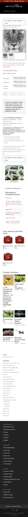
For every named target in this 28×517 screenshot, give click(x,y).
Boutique (9, 25)
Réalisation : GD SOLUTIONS (13, 506)
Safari (23, 65)
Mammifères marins (7, 397)
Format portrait (7, 463)
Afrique (4, 27)
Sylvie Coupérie (11, 73)
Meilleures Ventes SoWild (9, 367)
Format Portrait (6, 383)
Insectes (5, 395)
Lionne (19, 65)
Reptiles (5, 415)
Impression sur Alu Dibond (9, 119)
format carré (7, 455)
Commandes (7, 492)
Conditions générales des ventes (12, 479)
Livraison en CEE (10, 221)
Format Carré (6, 65)
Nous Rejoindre (7, 482)
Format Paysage (7, 381)
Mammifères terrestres (16, 25)
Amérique (6, 404)
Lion (16, 65)
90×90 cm (8, 204)
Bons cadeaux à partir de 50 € (10, 363)
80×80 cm (18, 202)
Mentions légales (8, 476)
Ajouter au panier (17, 93)
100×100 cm (14, 204)
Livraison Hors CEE (14, 222)
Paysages (5, 411)
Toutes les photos (7, 365)
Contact (6, 484)
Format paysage (8, 461)
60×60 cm (8, 202)
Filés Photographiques (8, 386)
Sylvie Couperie (6, 66)
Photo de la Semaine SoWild (9, 372)
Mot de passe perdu (9, 497)
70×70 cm (13, 202)
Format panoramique (9, 458)
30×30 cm (8, 201)
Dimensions (6, 78)
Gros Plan (12, 65)
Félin (23, 63)
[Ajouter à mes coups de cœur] (5, 237)
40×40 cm (13, 201)
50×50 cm (18, 201)
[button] (23, 32)
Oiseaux (5, 408)
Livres (4, 374)
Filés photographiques (9, 447)
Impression (6, 82)
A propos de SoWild (8, 471)
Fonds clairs (7, 450)
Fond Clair (5, 393)
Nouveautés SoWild (7, 370)
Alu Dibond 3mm (10, 212)
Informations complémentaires (13, 188)
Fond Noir (5, 390)
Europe (5, 406)
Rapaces (5, 413)
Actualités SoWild (8, 474)
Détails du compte (8, 494)
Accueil (4, 25)
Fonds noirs (7, 453)
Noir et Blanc (6, 388)
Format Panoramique (8, 379)
